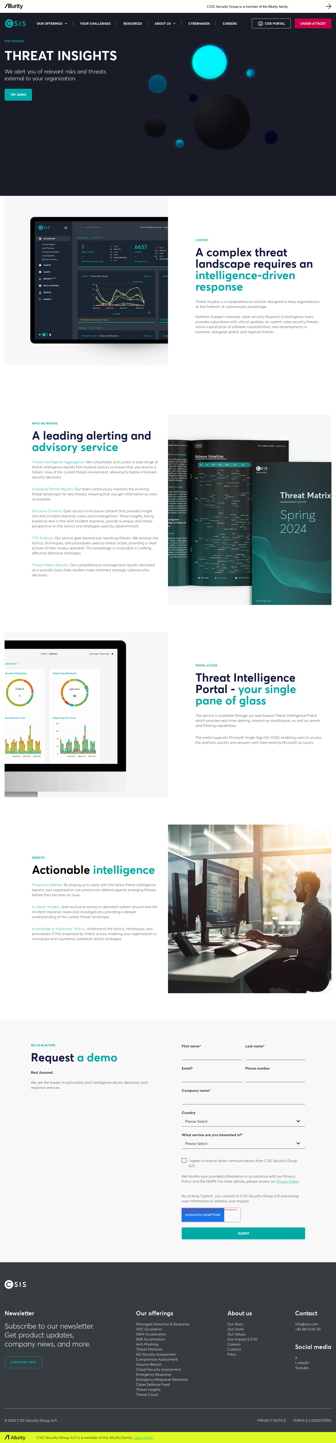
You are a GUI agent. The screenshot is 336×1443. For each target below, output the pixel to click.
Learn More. (143, 1437)
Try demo (18, 95)
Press (231, 1354)
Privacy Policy (287, 1181)
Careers (230, 24)
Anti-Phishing (147, 1344)
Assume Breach (149, 1364)
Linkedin (302, 1362)
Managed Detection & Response (162, 1324)
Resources (132, 24)
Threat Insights (148, 1389)
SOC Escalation (149, 1329)
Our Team (235, 1329)
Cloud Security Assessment (158, 1369)
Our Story (235, 1324)
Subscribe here (23, 1362)
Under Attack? (313, 24)
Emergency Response (153, 1374)
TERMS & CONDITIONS (312, 1420)
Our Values (236, 1334)
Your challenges (95, 24)
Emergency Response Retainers (162, 1379)
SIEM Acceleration (151, 1334)
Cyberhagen (199, 24)
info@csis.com (306, 1324)
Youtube (302, 1367)
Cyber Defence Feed (153, 1384)
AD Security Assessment (156, 1354)
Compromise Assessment (157, 1359)
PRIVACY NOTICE (271, 1420)
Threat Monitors (149, 1349)
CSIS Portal (275, 24)
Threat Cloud (147, 1394)
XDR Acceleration (150, 1339)
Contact (234, 1349)
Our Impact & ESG (242, 1339)
